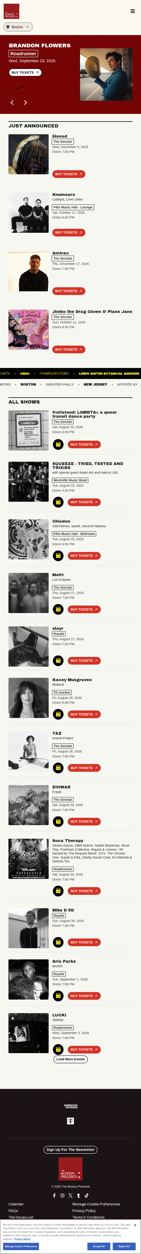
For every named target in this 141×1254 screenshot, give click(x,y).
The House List (20, 1217)
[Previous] (12, 103)
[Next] (25, 103)
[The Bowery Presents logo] (11, 11)
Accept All (99, 1246)
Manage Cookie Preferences (21, 1246)
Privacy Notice (22, 1239)
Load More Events (70, 1059)
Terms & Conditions (88, 1217)
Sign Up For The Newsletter (70, 1150)
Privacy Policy (84, 1211)
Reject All (124, 1246)
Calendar (16, 1204)
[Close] (135, 1225)
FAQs (13, 1211)
